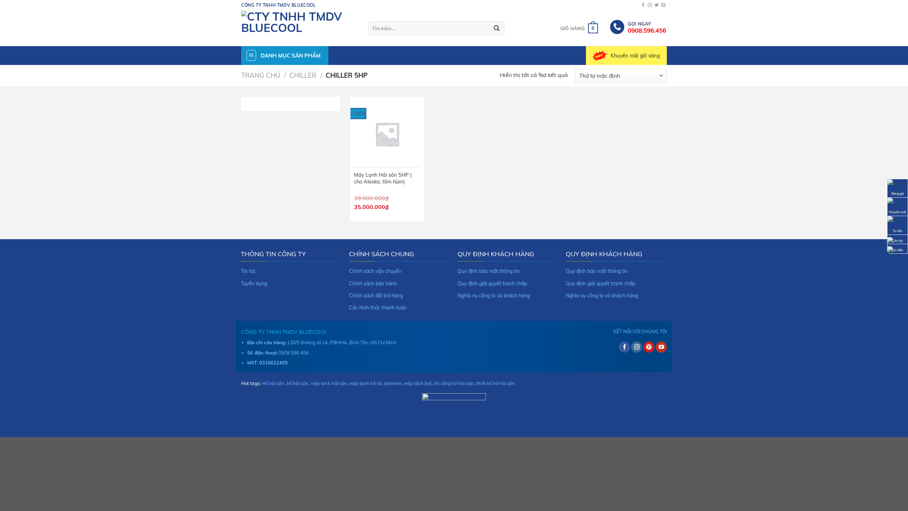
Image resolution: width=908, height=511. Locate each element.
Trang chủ (260, 75)
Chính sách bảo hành (373, 283)
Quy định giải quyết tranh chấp (492, 283)
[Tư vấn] (897, 224)
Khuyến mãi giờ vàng (635, 56)
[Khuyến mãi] (897, 206)
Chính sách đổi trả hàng (376, 295)
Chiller (302, 75)
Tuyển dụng (254, 283)
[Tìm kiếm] (497, 28)
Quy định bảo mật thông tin (489, 271)
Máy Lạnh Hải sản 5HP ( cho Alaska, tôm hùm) (383, 178)
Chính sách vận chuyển (375, 271)
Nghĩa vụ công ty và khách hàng (494, 295)
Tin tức (248, 271)
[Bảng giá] (897, 187)
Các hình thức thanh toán (377, 307)
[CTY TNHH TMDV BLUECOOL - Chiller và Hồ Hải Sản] (299, 28)
